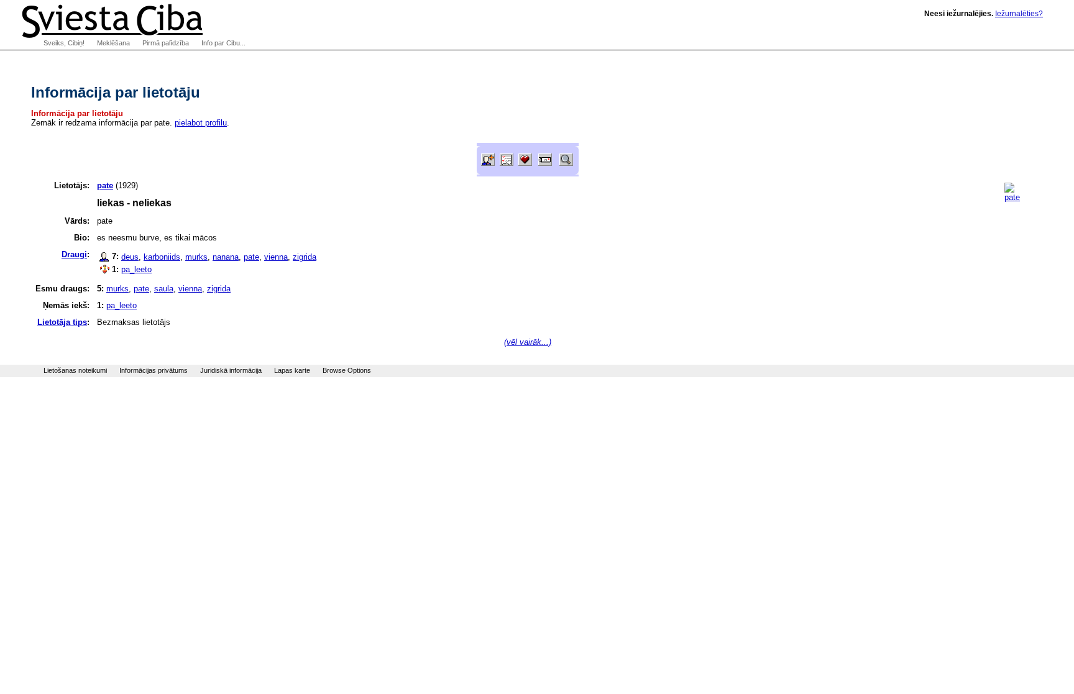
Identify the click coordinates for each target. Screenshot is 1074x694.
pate (251, 257)
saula (163, 288)
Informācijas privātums (153, 370)
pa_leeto (136, 269)
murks (196, 257)
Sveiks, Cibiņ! (64, 43)
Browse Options (347, 370)
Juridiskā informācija (231, 370)
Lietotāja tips (62, 322)
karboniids (162, 257)
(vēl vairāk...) (527, 342)
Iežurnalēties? (1019, 13)
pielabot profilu (201, 122)
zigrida (304, 257)
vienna (276, 257)
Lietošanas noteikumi (75, 370)
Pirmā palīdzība (165, 43)
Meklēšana (113, 43)
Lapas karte (292, 370)
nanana (226, 257)
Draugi (74, 254)
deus (130, 257)
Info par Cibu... (223, 43)
